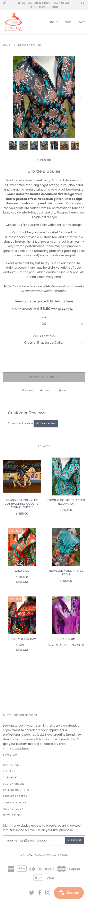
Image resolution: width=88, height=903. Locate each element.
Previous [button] (10, 97)
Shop (68, 22)
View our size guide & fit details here (44, 301)
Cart (81, 22)
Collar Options (44, 336)
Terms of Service (15, 803)
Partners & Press (15, 796)
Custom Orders (14, 784)
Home (6, 45)
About (54, 22)
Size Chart (10, 777)
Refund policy (13, 809)
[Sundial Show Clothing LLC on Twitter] (31, 894)
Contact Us (11, 765)
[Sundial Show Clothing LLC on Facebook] (40, 894)
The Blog (9, 771)
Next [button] (77, 97)
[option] (44, 97)
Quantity (44, 355)
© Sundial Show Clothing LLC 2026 (44, 855)
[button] (44, 309)
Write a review (46, 423)
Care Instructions (16, 790)
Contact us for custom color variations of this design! (44, 225)
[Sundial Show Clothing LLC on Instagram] (48, 894)
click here (22, 748)
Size (44, 317)
